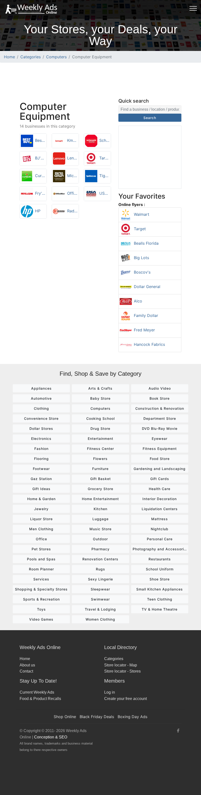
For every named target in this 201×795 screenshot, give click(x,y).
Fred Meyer (144, 329)
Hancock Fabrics (149, 344)
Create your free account (125, 699)
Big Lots (141, 257)
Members (114, 681)
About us (27, 665)
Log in (109, 692)
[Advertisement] (100, 80)
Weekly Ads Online (40, 647)
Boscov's (142, 272)
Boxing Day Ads (132, 716)
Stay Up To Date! (38, 681)
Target (140, 228)
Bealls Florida (146, 243)
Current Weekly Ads (37, 692)
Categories (30, 56)
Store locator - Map (120, 665)
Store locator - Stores (122, 671)
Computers (56, 56)
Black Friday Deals (97, 716)
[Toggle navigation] (193, 8)
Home (9, 56)
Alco (138, 301)
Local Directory (120, 647)
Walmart (141, 214)
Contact (26, 671)
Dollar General (147, 286)
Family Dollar (146, 315)
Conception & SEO (50, 737)
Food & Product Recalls (40, 699)
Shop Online (65, 716)
